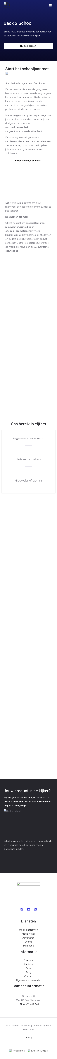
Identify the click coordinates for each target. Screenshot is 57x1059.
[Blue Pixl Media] (8, 5)
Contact (28, 976)
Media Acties (28, 933)
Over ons (28, 960)
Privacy (28, 1037)
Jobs (28, 968)
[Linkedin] (28, 909)
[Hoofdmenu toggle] (50, 5)
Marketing (28, 945)
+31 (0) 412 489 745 (28, 1004)
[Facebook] (21, 909)
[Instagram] (35, 909)
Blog (28, 972)
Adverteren (28, 937)
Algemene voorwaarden (28, 980)
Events (28, 941)
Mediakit (28, 964)
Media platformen (28, 929)
